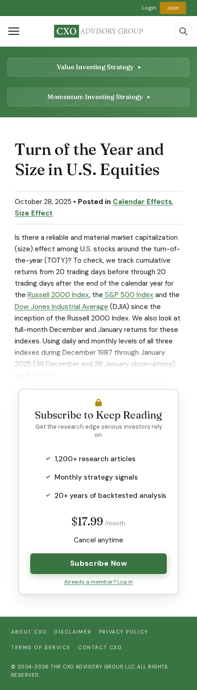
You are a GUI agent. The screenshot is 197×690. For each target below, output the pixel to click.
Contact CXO (100, 647)
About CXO (29, 632)
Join (173, 7)
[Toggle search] (183, 31)
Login (149, 7)
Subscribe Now (98, 563)
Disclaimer (73, 632)
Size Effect (34, 213)
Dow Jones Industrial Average (61, 306)
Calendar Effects (142, 201)
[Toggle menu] (14, 31)
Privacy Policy (123, 632)
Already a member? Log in (98, 581)
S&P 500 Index (128, 294)
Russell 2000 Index (58, 294)
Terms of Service (41, 647)
